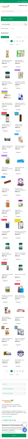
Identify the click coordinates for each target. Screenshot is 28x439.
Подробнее (5, 66)
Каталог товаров (8, 19)
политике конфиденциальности (9, 432)
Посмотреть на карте (7, 416)
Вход (19, 1)
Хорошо (14, 435)
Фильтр (6, 37)
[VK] (25, 425)
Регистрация (24, 1)
